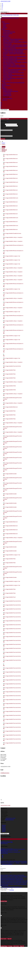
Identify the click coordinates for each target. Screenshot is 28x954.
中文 (7, 885)
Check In (3, 124)
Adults (2, 127)
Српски (15, 884)
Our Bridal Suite (7, 92)
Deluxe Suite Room (7, 33)
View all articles (4, 853)
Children (3, 133)
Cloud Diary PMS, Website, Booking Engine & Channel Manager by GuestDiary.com (14, 862)
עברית (7, 881)
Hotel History (6, 23)
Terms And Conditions (6, 864)
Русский (2, 884)
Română (7, 884)
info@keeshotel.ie (5, 773)
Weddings (4, 88)
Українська (3, 882)
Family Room (6, 35)
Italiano (4, 831)
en (2, 5)
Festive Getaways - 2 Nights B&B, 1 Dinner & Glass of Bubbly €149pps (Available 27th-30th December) (14, 66)
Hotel (3, 148)
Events (4, 24)
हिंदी (10, 879)
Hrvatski (17, 879)
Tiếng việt (24, 882)
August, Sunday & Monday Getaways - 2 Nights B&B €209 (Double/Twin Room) (14, 70)
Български (20, 878)
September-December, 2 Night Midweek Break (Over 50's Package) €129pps (14, 57)
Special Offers (5, 36)
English (3, 826)
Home (3, 22)
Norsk (14, 881)
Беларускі (3, 879)
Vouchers (4, 84)
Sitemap (17, 862)
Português (15, 882)
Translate (11, 890)
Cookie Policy (24, 862)
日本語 (8, 882)
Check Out (3, 125)
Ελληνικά (3, 876)
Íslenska (10, 881)
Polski (20, 882)
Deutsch (4, 825)
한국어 (11, 882)
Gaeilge (16, 876)
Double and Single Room (9, 32)
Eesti (6, 876)
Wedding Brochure (7, 89)
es (2, 6)
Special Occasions (6, 85)
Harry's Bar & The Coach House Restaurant (13, 82)
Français (4, 829)
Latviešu (24, 876)
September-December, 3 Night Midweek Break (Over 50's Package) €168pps (14, 60)
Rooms (3, 29)
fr (2, 8)
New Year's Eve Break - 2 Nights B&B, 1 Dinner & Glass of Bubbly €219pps (15, 63)
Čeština (7, 879)
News (4, 26)
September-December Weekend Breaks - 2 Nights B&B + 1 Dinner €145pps (13, 39)
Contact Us (4, 100)
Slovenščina (24, 884)
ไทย (26, 881)
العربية (9, 876)
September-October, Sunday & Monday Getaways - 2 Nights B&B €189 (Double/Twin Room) (15, 50)
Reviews (5, 27)
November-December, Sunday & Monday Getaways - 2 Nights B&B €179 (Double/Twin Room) (14, 53)
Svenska (11, 884)
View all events (4, 843)
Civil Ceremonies (7, 94)
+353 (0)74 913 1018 (5, 1)
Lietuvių (20, 876)
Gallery (3, 87)
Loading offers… (7, 37)
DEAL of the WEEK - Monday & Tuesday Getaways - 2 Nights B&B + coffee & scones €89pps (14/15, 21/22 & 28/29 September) (15, 46)
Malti (16, 878)
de (2, 3)
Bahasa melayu (11, 878)
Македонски (4, 878)
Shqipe (19, 884)
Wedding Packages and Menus (10, 91)
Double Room (6, 30)
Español (4, 828)
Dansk (22, 875)
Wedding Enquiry (7, 95)
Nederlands (19, 881)
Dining (3, 81)
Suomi (12, 876)
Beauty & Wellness (7, 98)
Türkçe (23, 881)
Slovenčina (3, 885)
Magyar (13, 879)
